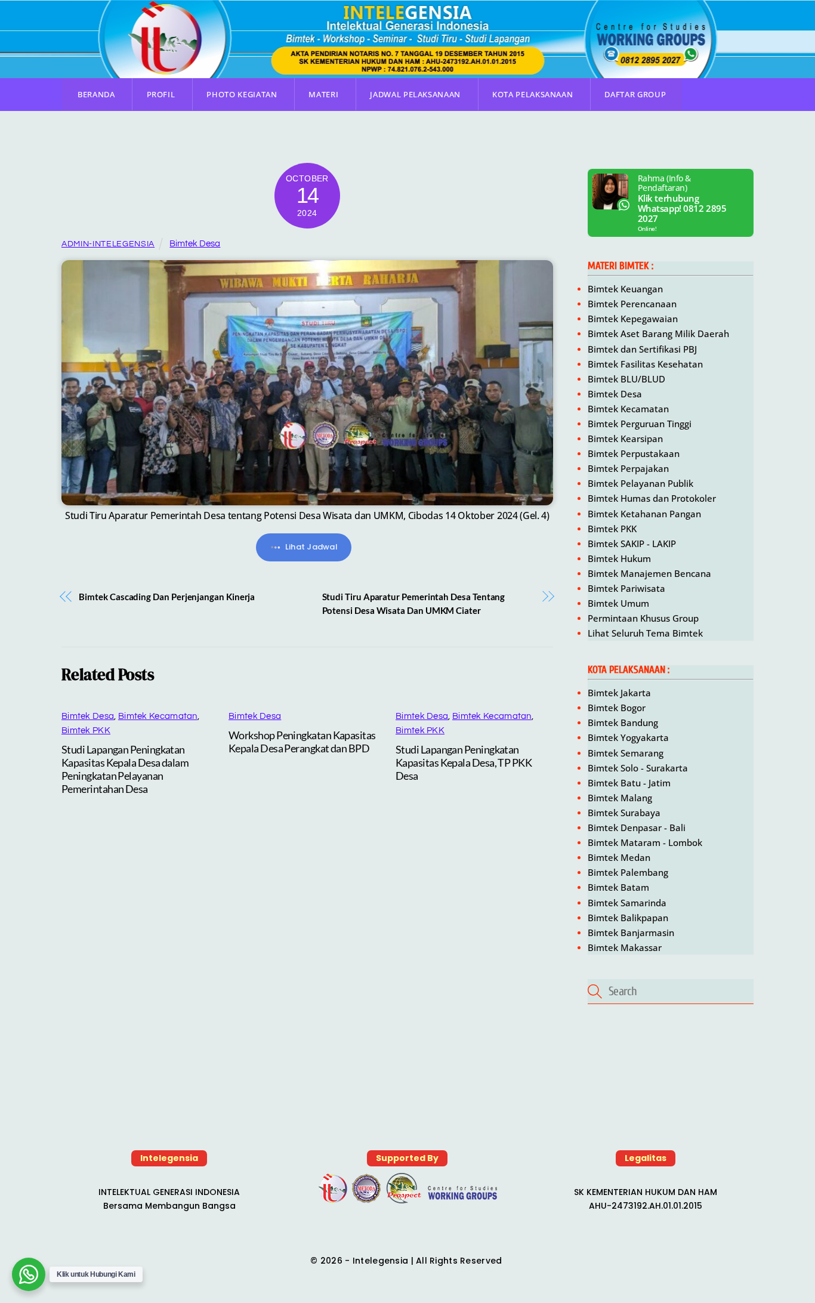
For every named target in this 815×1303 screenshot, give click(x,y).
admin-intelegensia (108, 244)
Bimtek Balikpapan (628, 918)
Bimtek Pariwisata (626, 588)
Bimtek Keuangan (626, 289)
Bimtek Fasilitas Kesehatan (645, 364)
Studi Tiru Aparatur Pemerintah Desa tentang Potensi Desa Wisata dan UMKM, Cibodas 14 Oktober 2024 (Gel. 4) (307, 515)
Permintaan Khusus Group (643, 618)
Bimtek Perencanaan (633, 304)
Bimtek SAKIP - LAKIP (632, 543)
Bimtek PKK (85, 730)
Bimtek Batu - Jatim (629, 783)
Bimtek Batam (618, 887)
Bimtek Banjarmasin (631, 932)
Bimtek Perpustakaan (634, 453)
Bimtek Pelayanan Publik (640, 483)
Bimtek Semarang (625, 753)
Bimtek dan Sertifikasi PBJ (642, 349)
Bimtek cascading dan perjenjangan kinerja (167, 596)
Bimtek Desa (194, 243)
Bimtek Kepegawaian (633, 319)
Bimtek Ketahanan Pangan (644, 514)
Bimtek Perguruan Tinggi (639, 424)
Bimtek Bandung (623, 722)
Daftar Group (635, 94)
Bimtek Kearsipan (625, 438)
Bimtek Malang (620, 798)
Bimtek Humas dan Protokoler (652, 498)
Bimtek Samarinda (627, 903)
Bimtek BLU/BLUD (626, 379)
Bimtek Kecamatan (157, 716)
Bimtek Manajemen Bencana (649, 573)
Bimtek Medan (619, 857)
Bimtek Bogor (617, 708)
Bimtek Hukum (619, 558)
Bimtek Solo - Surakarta (638, 768)
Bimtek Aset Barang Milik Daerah (658, 333)
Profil (161, 94)
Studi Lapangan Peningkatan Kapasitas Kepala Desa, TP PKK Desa (464, 762)
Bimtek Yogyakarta (628, 737)
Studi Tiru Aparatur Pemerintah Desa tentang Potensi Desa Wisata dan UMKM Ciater (413, 603)
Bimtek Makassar (625, 947)
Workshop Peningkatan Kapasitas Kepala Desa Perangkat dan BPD (302, 741)
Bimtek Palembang (628, 872)
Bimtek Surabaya (624, 813)
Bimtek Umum (618, 603)
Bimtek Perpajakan (628, 468)
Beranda (96, 94)
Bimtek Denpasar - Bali (637, 827)
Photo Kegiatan (241, 94)
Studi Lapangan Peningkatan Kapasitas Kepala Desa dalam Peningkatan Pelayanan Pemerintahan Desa (125, 769)
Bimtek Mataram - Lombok (645, 842)
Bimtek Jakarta (619, 693)
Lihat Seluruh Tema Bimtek (645, 633)
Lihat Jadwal (311, 546)
